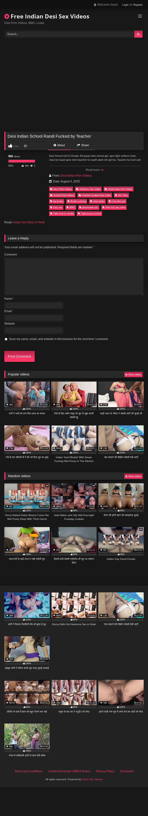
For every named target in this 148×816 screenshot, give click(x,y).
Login (125, 4)
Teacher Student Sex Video (96, 195)
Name (9, 298)
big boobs (58, 201)
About (61, 145)
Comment (10, 254)
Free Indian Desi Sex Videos (49, 16)
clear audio (98, 201)
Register (138, 4)
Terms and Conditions (28, 771)
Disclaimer (127, 771)
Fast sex (57, 207)
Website (9, 323)
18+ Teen (123, 195)
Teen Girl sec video (115, 207)
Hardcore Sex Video (90, 189)
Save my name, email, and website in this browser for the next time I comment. (58, 339)
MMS (72, 207)
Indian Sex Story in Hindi (29, 222)
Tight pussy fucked (91, 213)
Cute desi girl (118, 201)
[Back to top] (137, 805)
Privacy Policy (105, 771)
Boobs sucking (78, 201)
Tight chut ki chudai (63, 213)
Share (84, 145)
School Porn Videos (64, 195)
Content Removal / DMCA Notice (69, 771)
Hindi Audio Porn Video (120, 189)
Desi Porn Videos (63, 189)
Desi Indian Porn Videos (76, 175)
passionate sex (90, 207)
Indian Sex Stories (92, 779)
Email (9, 311)
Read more (93, 169)
